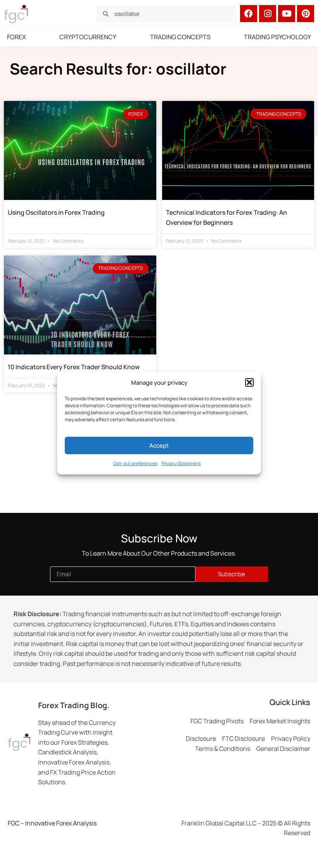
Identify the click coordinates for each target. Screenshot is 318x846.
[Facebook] (248, 13)
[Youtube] (286, 13)
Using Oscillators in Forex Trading (56, 212)
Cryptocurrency (87, 37)
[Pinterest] (305, 13)
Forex (16, 37)
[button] (249, 382)
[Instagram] (267, 13)
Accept (159, 445)
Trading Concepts (180, 37)
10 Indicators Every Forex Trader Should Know (74, 367)
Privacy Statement (181, 463)
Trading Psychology (277, 37)
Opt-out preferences (135, 463)
